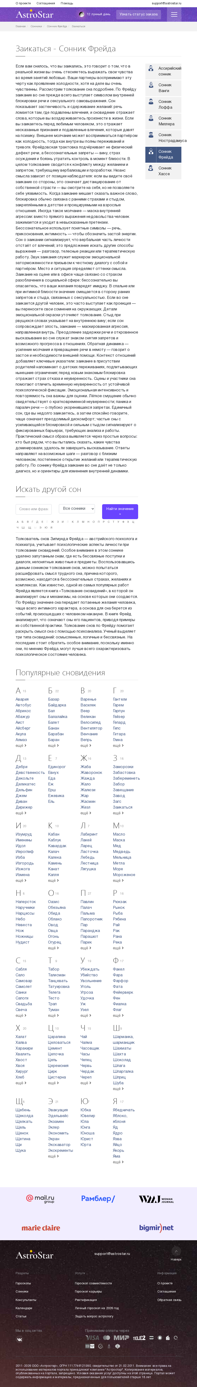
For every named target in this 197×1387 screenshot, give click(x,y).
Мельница (122, 857)
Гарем (118, 705)
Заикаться (122, 807)
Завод (119, 796)
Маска (119, 840)
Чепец (86, 1060)
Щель (21, 1127)
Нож (20, 931)
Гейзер (119, 717)
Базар (53, 699)
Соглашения (46, 3)
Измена (23, 875)
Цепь (52, 1060)
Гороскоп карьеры (88, 1291)
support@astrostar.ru (166, 3)
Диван (21, 802)
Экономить (58, 1133)
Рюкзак (120, 902)
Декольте (25, 778)
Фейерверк (123, 992)
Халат (21, 1037)
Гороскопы (23, 1283)
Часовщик (89, 1048)
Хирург (22, 1071)
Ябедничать (124, 1110)
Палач (86, 908)
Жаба (85, 767)
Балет (53, 722)
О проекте (23, 3)
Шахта (119, 1054)
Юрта (85, 1145)
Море (118, 869)
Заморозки (123, 767)
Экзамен (56, 1122)
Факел (118, 969)
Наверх (176, 1259)
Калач (53, 852)
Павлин (87, 902)
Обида (54, 913)
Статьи (21, 1316)
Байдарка (57, 705)
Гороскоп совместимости (93, 1283)
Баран (53, 740)
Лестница (89, 863)
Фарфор (120, 981)
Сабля (21, 969)
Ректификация (86, 1300)
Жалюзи (87, 790)
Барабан (56, 734)
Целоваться (59, 1043)
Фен (116, 998)
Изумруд (24, 834)
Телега (54, 992)
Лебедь (87, 857)
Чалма (86, 1043)
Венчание (89, 734)
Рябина (119, 919)
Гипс (117, 728)
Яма (116, 1156)
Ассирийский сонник (170, 71)
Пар (84, 925)
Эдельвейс (58, 1116)
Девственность (30, 773)
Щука (21, 1150)
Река (117, 942)
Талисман (56, 975)
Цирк (52, 1071)
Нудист (23, 942)
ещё (20, 746)
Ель (51, 802)
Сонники (22, 1291)
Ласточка (89, 852)
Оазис (53, 902)
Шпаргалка (123, 1071)
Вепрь (86, 740)
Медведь (121, 852)
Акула (21, 734)
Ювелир (87, 1116)
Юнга (85, 1127)
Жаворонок (91, 773)
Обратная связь (169, 1300)
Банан (53, 728)
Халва (21, 1043)
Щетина (23, 1139)
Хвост (21, 1060)
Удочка (87, 998)
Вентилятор (91, 728)
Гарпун (119, 711)
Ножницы (24, 936)
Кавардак (57, 846)
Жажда (87, 778)
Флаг (117, 1010)
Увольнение (91, 981)
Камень (55, 863)
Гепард (119, 722)
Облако (55, 919)
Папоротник (91, 919)
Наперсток (26, 902)
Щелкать (24, 1122)
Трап (52, 1004)
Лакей (86, 840)
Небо (20, 919)
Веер (85, 711)
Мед (117, 846)
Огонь (53, 936)
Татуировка (59, 987)
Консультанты (26, 1300)
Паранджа (90, 931)
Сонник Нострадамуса (170, 138)
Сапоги (22, 998)
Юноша (87, 1133)
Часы (85, 1054)
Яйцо (117, 1145)
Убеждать (89, 969)
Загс (117, 802)
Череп (86, 1077)
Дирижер (24, 807)
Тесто (53, 998)
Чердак (87, 1071)
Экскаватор (59, 1145)
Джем (21, 796)
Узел (84, 1010)
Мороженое (124, 875)
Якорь (118, 1150)
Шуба (118, 1083)
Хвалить (23, 1054)
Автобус (23, 705)
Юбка (85, 1110)
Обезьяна (57, 908)
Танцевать (58, 981)
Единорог (57, 767)
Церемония (58, 1066)
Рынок (119, 908)
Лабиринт (89, 834)
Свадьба (24, 1004)
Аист (20, 722)
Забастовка (124, 773)
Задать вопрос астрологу (94, 1316)
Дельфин (24, 790)
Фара (118, 975)
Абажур (23, 717)
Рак (116, 931)
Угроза (86, 992)
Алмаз (21, 740)
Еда (51, 778)
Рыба (118, 913)
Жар (84, 796)
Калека (54, 857)
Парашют (89, 936)
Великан (88, 717)
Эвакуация (58, 1110)
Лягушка (88, 869)
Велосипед (90, 722)
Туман (53, 1010)
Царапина (57, 1037)
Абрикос (23, 711)
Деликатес (26, 784)
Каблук (54, 840)
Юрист (86, 1139)
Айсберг (23, 728)
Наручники (25, 908)
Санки (21, 992)
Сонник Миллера (166, 121)
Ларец (86, 846)
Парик (86, 942)
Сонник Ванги (165, 88)
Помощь (67, 3)
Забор (119, 784)
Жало (85, 784)
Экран (53, 1139)
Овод (53, 925)
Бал (51, 711)
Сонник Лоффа (165, 104)
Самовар (24, 981)
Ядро (118, 1133)
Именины (24, 840)
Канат (53, 869)
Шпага (119, 1066)
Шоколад (122, 1060)
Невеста (24, 925)
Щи (19, 1145)
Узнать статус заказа (139, 14)
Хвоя (20, 1066)
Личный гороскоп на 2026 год (97, 1308)
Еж (51, 784)
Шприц (119, 1077)
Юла (84, 1122)
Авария (22, 699)
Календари (24, 1308)
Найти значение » (120, 511)
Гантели (120, 699)
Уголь (85, 987)
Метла (119, 863)
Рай (116, 925)
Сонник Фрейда (166, 154)
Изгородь (25, 863)
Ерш (52, 790)
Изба (20, 857)
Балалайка (57, 717)
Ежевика (56, 796)
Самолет (24, 987)
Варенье (88, 699)
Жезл (85, 807)
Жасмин (87, 802)
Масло (119, 834)
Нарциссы (25, 913)
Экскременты (60, 1150)
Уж (83, 1004)
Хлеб (20, 1077)
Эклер (53, 1127)
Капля (53, 875)
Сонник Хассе (165, 171)
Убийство (89, 975)
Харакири (24, 1048)
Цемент (55, 1048)
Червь (86, 1066)
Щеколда (24, 1116)
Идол (21, 846)
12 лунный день (98, 14)
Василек (88, 705)
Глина (118, 740)
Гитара (119, 734)
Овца (53, 931)
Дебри (21, 767)
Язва (117, 1139)
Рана (117, 936)
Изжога (23, 869)
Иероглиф (25, 852)
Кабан (53, 834)
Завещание (123, 790)
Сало (20, 975)
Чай (83, 1037)
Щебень (23, 1110)
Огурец (54, 942)
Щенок (22, 1133)
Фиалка (119, 1004)
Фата (118, 987)
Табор (53, 969)
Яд (115, 1127)
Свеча (21, 1010)
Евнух (53, 773)
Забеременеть (126, 778)
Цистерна (57, 1077)
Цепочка (56, 1054)
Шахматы (122, 1048)
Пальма (87, 913)
